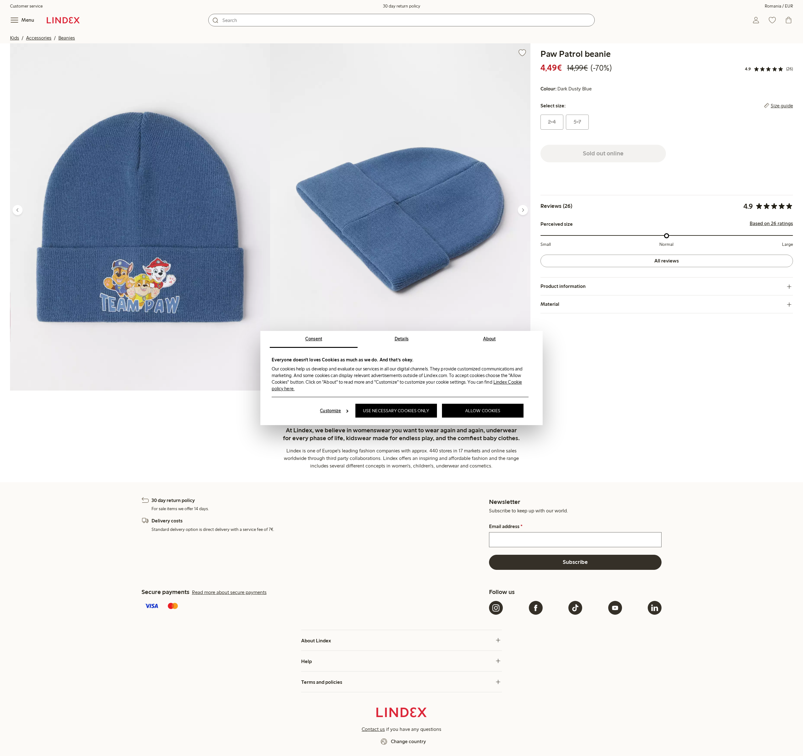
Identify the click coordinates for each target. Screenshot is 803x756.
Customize (330, 410)
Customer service (26, 6)
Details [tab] (402, 339)
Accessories (38, 38)
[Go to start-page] (63, 20)
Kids (14, 38)
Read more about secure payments (229, 592)
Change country (408, 741)
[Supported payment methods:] (314, 606)
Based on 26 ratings (771, 223)
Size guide (782, 106)
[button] (140, 217)
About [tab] (489, 339)
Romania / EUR (779, 6)
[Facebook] (536, 608)
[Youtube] (615, 608)
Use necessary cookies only (396, 410)
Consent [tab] (313, 339)
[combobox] (401, 20)
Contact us (373, 729)
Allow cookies (482, 410)
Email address (506, 526)
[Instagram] (496, 608)
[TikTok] (575, 608)
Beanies (66, 38)
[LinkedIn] (655, 608)
